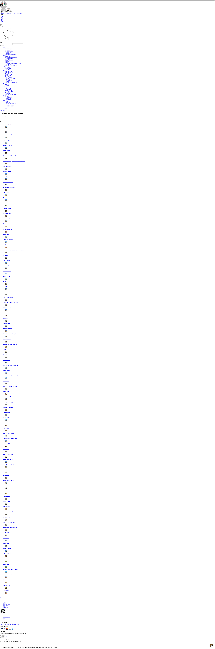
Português (2, 21)
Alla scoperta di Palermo (9, 105)
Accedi (2, 45)
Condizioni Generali (6, 604)
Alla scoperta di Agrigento (9, 106)
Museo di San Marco (8, 77)
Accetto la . (3, 636)
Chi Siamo (4, 602)
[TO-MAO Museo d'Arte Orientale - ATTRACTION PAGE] (5, 10)
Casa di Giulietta (8, 68)
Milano (4, 47)
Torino (4, 107)
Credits (4, 620)
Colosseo (6, 87)
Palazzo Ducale (7, 56)
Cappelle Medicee (8, 79)
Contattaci (20, 13)
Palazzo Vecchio (8, 76)
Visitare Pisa (7, 85)
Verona (4, 66)
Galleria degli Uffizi (8, 71)
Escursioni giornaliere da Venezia (11, 65)
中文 (1, 22)
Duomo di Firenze (8, 75)
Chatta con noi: (5, 607)
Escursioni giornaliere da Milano (10, 54)
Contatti (4, 603)
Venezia (4, 55)
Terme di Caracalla (8, 90)
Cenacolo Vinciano (8, 48)
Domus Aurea (7, 92)
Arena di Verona (8, 67)
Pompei (6, 101)
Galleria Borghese (8, 88)
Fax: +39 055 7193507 (14, 13)
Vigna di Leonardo (8, 52)
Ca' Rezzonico (7, 61)
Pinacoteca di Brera (8, 50)
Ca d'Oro (6, 62)
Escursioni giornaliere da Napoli (10, 103)
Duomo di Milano (8, 49)
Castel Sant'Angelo (8, 89)
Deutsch (2, 19)
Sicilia (4, 104)
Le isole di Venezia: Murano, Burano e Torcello (13, 63)
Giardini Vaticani (8, 98)
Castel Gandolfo (8, 99)
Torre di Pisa (7, 84)
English (2, 16)
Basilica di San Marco (9, 58)
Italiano (2, 17)
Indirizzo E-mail (3, 42)
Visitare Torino (7, 108)
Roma (4, 86)
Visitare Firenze (7, 81)
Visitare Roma (7, 93)
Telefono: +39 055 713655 (5, 13)
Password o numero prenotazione (6, 43)
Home (4, 123)
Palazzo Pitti (7, 73)
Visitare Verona (7, 69)
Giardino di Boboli (8, 74)
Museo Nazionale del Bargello (10, 78)
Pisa (3, 83)
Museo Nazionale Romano (9, 91)
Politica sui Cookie (6, 605)
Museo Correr (7, 59)
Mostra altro (3, 597)
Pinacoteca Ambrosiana (9, 51)
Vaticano (4, 95)
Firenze (4, 70)
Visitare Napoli (7, 102)
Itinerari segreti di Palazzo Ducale (11, 57)
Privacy (4, 606)
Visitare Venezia (8, 64)
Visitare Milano (7, 53)
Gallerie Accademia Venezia (10, 60)
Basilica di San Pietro (8, 97)
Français (2, 18)
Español (2, 20)
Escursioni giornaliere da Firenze (11, 82)
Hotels (4, 618)
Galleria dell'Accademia (9, 72)
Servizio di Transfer (6, 617)
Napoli (4, 100)
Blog (3, 619)
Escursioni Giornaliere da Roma (10, 94)
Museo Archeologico (8, 80)
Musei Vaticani (7, 96)
